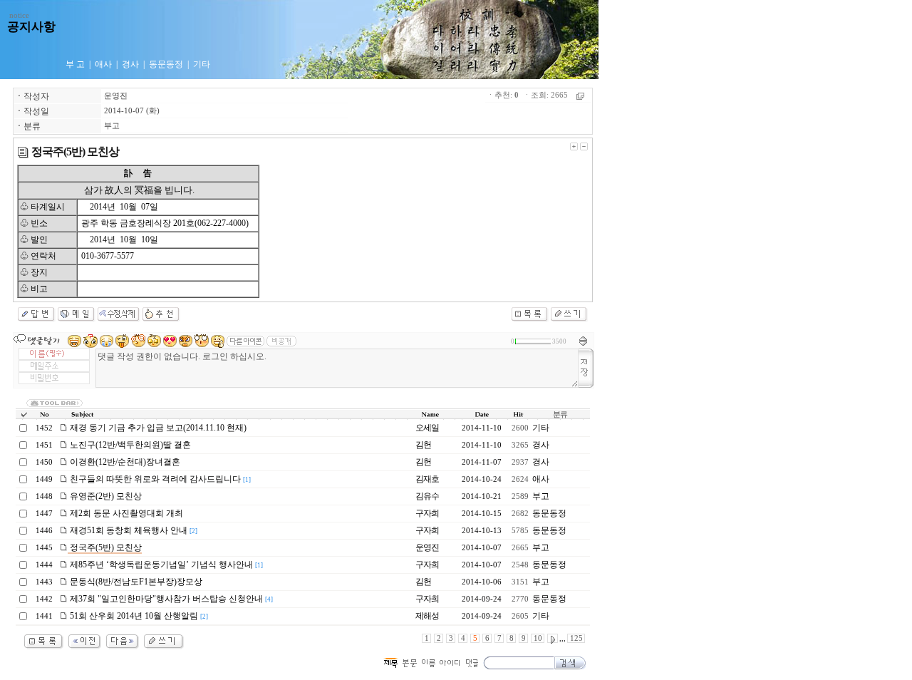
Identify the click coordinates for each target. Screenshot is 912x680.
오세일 (427, 428)
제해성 (427, 616)
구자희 (427, 513)
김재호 (427, 479)
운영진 (116, 96)
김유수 (427, 496)
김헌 (423, 445)
